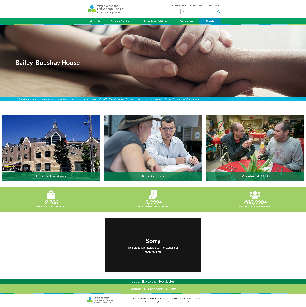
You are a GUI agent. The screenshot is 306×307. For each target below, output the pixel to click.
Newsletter (179, 5)
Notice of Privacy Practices (155, 302)
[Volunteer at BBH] (255, 148)
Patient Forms (152, 176)
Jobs (173, 289)
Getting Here (196, 5)
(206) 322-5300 (214, 5)
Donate (210, 21)
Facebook (155, 289)
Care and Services (121, 21)
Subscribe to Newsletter (153, 281)
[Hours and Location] (51, 148)
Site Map (184, 302)
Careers (193, 302)
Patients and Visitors (155, 21)
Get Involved (186, 21)
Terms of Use (173, 302)
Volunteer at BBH (254, 176)
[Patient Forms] (153, 148)
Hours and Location (50, 176)
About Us (94, 21)
